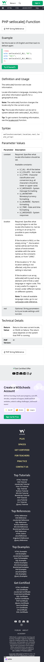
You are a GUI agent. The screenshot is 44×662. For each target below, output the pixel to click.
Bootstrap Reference (21, 529)
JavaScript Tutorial (22, 484)
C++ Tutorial (22, 502)
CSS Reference (20, 518)
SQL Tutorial (22, 489)
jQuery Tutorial (22, 504)
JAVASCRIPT (27, 8)
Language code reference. (26, 302)
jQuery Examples (20, 576)
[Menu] (3, 8)
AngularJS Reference (21, 538)
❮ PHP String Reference (14, 28)
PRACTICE (22, 461)
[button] (20, 3)
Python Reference (21, 524)
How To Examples (21, 558)
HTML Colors (21, 533)
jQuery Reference (21, 540)
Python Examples (21, 563)
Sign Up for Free (12, 417)
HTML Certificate (22, 587)
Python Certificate (22, 598)
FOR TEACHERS (22, 455)
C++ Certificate (22, 607)
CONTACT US (22, 466)
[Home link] (4, 3)
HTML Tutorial (22, 480)
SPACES (22, 444)
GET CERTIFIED (22, 449)
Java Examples (21, 571)
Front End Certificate (22, 594)
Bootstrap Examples (21, 567)
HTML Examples (21, 551)
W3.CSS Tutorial (22, 493)
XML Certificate (22, 612)
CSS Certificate (22, 589)
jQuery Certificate (22, 603)
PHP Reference (21, 531)
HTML (9, 8)
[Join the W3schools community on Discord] (21, 374)
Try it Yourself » (10, 67)
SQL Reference (21, 522)
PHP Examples (20, 569)
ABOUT (25, 630)
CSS (17, 8)
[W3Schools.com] (22, 433)
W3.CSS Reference (21, 527)
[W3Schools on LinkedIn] (17, 374)
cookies (17, 650)
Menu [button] (12, 3)
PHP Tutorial (22, 497)
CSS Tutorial (22, 482)
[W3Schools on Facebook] (24, 374)
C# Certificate (22, 610)
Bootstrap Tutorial (22, 495)
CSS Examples (21, 554)
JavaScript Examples (21, 556)
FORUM (18, 630)
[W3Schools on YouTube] (13, 374)
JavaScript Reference (21, 520)
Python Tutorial (22, 491)
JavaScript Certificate (22, 592)
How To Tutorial (22, 486)
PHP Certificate (22, 601)
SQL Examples (20, 560)
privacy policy (27, 650)
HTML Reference (21, 515)
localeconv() (13, 120)
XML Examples (20, 574)
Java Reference (21, 536)
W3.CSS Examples (21, 565)
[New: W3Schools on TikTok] (31, 374)
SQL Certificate (22, 596)
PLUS (22, 438)
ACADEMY (21, 633)
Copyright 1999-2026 (15, 654)
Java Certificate (22, 605)
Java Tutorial (22, 500)
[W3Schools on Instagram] (27, 374)
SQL (37, 8)
